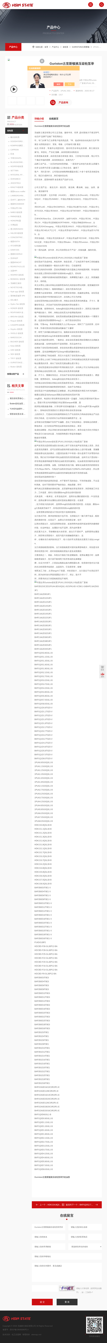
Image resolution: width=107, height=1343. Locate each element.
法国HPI (13, 271)
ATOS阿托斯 (15, 246)
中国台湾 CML (16, 208)
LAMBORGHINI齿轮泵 (17, 196)
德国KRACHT (16, 262)
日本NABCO (15, 179)
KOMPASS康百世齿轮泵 (17, 145)
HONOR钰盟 (15, 221)
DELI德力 (14, 300)
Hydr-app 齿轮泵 (17, 292)
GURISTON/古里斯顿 (80, 47)
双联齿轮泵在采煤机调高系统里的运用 (18, 414)
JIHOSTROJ (15, 183)
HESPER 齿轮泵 (17, 275)
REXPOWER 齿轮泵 (17, 312)
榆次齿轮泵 (15, 137)
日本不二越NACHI (17, 200)
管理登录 (26, 1334)
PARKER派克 (15, 216)
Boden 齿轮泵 (16, 367)
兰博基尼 (14, 225)
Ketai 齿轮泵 (15, 346)
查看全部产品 (13, 374)
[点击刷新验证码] (67, 1288)
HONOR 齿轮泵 (16, 308)
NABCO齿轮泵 (16, 212)
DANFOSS (14, 250)
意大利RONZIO (16, 229)
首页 (46, 47)
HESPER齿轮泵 (16, 166)
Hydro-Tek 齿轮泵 (17, 304)
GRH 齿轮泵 (15, 350)
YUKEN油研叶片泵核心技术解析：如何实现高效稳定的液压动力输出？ (18, 409)
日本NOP (14, 258)
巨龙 (12, 154)
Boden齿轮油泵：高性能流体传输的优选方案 (18, 403)
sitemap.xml (36, 1334)
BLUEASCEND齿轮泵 (17, 162)
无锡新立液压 (15, 283)
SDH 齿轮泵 (15, 354)
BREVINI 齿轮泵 (17, 317)
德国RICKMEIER (17, 204)
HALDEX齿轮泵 (16, 233)
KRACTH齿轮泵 (16, 187)
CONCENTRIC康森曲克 (17, 237)
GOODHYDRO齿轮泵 (17, 141)
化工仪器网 (16, 1334)
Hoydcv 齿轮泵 (16, 329)
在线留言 (53, 118)
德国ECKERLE (16, 254)
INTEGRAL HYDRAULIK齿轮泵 (17, 175)
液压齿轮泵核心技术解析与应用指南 (18, 398)
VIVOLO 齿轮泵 (16, 333)
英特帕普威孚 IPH (17, 296)
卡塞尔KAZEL (16, 158)
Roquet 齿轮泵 (16, 321)
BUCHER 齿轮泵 (17, 342)
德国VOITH (15, 241)
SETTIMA (14, 171)
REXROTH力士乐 (17, 266)
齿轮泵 (65, 47)
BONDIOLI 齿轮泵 (17, 279)
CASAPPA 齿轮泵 (17, 325)
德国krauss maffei (17, 191)
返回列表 (69, 1205)
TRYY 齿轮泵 (15, 358)
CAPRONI (14, 150)
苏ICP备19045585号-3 (19, 1330)
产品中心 (13, 47)
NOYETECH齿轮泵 (17, 287)
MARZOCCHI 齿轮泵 (17, 337)
